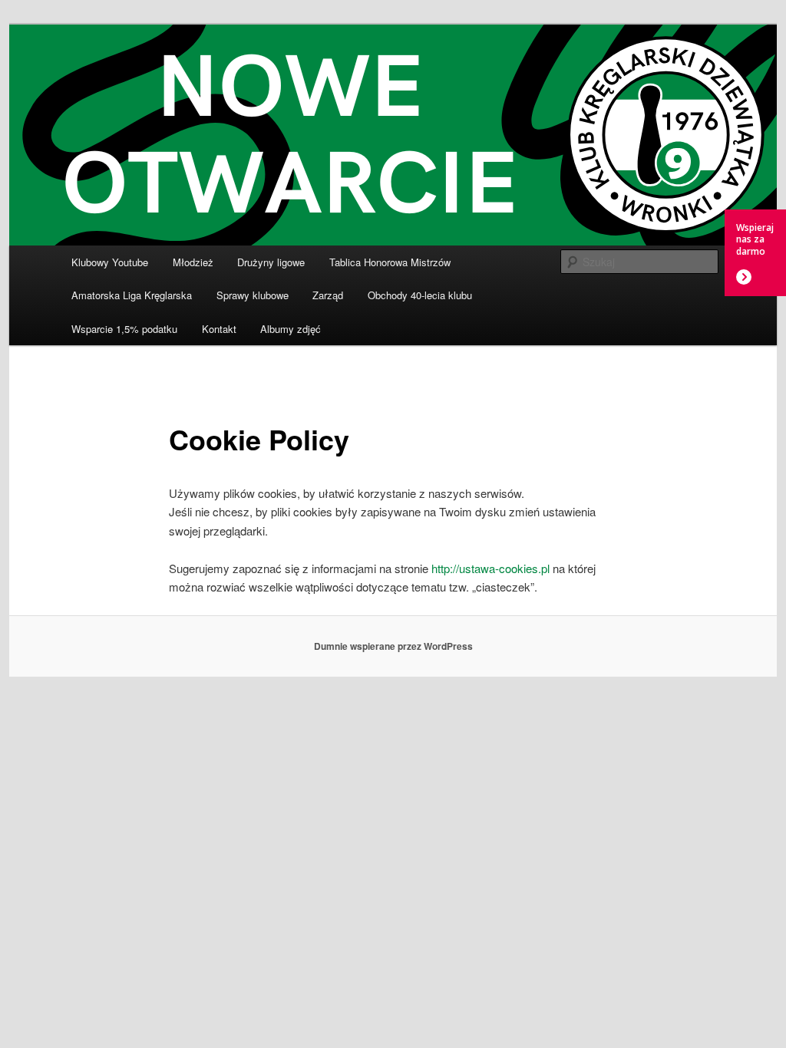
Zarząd (327, 295)
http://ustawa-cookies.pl (490, 568)
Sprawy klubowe (252, 295)
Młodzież (193, 262)
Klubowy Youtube (109, 262)
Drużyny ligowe (271, 262)
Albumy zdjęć (290, 328)
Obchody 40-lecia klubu (420, 295)
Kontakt (219, 328)
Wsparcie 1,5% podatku (124, 328)
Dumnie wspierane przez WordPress (393, 646)
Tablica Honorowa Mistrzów (390, 262)
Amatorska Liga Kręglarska (131, 295)
